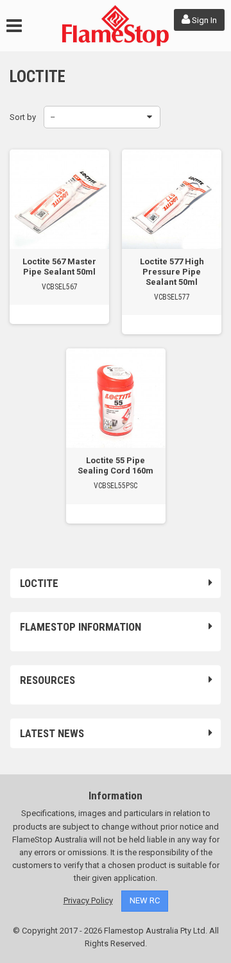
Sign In (203, 20)
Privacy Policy (88, 900)
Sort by (23, 117)
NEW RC (145, 900)
